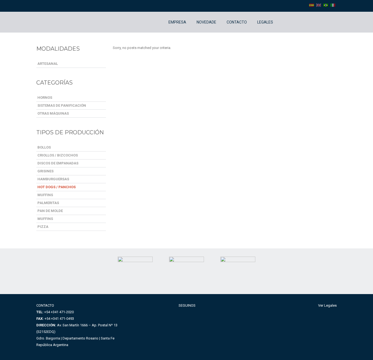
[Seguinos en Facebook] (282, 22)
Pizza (42, 227)
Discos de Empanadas (57, 163)
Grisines (45, 171)
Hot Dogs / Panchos (56, 187)
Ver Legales (327, 305)
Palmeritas (48, 203)
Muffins (45, 195)
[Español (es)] (311, 5)
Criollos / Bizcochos (57, 155)
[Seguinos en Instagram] (290, 22)
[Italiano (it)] (332, 5)
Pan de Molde (50, 211)
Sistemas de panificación (61, 105)
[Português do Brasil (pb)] (325, 5)
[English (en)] (318, 5)
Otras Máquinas (53, 113)
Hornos (44, 97)
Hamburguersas (53, 179)
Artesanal (47, 64)
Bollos (44, 147)
